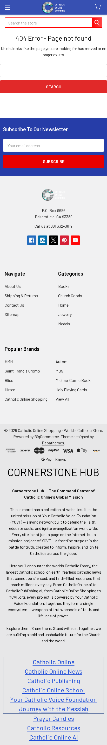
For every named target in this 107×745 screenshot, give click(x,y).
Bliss (9, 380)
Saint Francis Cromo (22, 370)
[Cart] (99, 7)
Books (64, 286)
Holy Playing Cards (71, 389)
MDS (59, 370)
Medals (64, 323)
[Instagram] (42, 240)
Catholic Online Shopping (26, 398)
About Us (13, 286)
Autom (62, 361)
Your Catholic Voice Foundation (53, 699)
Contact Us (14, 304)
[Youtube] (75, 240)
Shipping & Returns (21, 295)
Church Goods (70, 295)
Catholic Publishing (53, 680)
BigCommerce (46, 436)
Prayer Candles (53, 718)
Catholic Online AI (53, 737)
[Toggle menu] (7, 7)
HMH (9, 361)
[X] (53, 240)
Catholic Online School (53, 690)
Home (63, 304)
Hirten (10, 389)
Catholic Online (54, 662)
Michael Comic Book (73, 380)
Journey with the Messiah (53, 708)
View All (62, 398)
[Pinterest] (64, 240)
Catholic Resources (53, 727)
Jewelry (65, 314)
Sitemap (12, 314)
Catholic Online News (53, 671)
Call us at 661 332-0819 (53, 225)
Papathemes (53, 442)
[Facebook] (31, 240)
